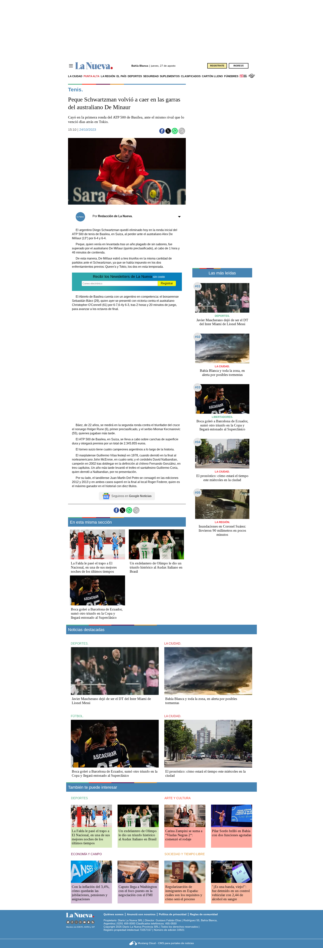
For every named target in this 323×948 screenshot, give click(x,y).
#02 (197, 337)
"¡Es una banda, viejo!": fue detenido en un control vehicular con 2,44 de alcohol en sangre (231, 893)
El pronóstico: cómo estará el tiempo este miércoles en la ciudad (222, 478)
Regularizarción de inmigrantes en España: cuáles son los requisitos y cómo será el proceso (183, 893)
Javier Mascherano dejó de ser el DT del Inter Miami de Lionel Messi (222, 322)
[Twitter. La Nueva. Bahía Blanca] (76, 922)
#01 (197, 286)
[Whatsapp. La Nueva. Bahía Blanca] (68, 922)
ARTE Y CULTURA (177, 798)
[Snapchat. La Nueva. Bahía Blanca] (89, 922)
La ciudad (75, 76)
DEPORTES (79, 798)
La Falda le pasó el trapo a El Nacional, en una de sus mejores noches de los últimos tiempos (94, 567)
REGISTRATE (217, 65)
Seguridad (151, 76)
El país (121, 76)
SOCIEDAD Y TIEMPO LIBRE (184, 854)
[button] (162, 131)
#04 (197, 442)
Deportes (135, 76)
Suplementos (170, 76)
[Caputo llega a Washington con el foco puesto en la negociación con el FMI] (138, 872)
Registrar (167, 283)
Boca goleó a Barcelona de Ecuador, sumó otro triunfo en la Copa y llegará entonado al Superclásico (97, 613)
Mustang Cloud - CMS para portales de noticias (166, 943)
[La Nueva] (94, 65)
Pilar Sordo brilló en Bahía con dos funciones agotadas (231, 833)
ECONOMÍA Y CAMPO (86, 854)
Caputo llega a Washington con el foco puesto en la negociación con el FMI (138, 891)
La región (108, 76)
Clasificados (191, 76)
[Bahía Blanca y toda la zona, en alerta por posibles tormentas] (222, 348)
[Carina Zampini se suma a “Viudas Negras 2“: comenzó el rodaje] (184, 816)
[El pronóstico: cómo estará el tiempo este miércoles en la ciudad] (222, 453)
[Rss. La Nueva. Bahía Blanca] (93, 922)
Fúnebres (231, 76)
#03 (197, 387)
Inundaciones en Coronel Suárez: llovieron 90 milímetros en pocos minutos (222, 530)
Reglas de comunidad (204, 914)
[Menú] (71, 65)
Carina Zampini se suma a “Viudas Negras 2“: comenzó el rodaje (183, 835)
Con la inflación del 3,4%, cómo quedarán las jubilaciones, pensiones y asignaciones (91, 893)
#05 (197, 492)
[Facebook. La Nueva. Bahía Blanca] (72, 922)
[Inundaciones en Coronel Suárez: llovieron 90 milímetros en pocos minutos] (222, 504)
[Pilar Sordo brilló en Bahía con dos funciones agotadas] (231, 816)
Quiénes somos (114, 914)
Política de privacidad (173, 914)
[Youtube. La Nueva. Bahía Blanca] (84, 922)
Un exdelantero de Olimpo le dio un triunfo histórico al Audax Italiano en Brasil (156, 567)
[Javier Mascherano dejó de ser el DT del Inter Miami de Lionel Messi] (222, 297)
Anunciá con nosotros (141, 914)
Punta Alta (91, 76)
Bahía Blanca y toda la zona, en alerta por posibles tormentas (222, 373)
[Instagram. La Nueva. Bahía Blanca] (80, 922)
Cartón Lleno (212, 76)
